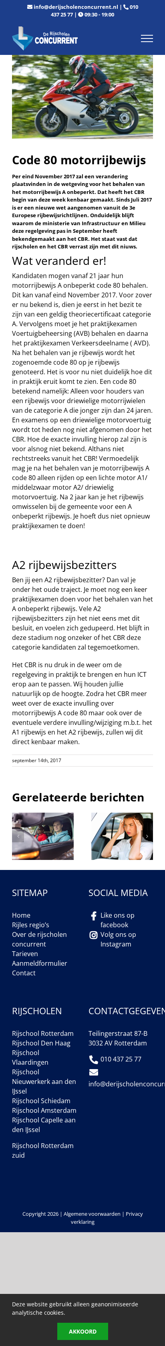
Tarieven (25, 953)
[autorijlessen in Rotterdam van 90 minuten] (43, 817)
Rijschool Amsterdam (44, 1110)
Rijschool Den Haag (41, 1043)
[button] (18, 836)
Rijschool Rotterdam (43, 1033)
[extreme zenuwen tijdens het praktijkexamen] (122, 817)
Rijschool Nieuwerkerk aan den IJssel (44, 1082)
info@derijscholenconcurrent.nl (76, 6)
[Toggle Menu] (147, 38)
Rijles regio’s (30, 924)
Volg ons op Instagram (118, 939)
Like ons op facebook (118, 920)
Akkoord (83, 1331)
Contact (24, 973)
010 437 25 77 (121, 1059)
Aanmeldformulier (39, 963)
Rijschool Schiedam (41, 1100)
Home (21, 915)
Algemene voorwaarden (92, 1213)
